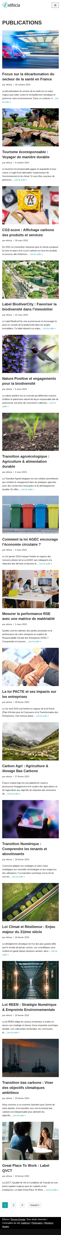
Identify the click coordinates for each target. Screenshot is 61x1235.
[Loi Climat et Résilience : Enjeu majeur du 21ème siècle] (30, 902)
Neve (17, 1232)
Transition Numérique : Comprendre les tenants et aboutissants (24, 849)
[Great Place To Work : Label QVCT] (30, 1141)
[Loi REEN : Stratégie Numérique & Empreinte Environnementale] (30, 980)
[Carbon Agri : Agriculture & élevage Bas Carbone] (30, 741)
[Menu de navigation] (55, 5)
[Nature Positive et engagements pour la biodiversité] (30, 354)
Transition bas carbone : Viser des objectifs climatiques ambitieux (27, 1088)
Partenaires (37, 1223)
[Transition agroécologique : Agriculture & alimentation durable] (30, 432)
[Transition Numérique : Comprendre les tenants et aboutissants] (30, 819)
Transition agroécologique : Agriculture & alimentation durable (25, 461)
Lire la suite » (20, 179)
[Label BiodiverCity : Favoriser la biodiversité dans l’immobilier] (30, 280)
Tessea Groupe (18, 1219)
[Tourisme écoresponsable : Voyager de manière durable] (30, 127)
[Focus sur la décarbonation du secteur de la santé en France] (30, 49)
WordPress (40, 1232)
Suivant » (34, 1205)
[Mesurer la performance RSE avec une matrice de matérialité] (30, 589)
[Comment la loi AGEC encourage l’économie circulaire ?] (30, 515)
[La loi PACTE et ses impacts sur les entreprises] (30, 667)
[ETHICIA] (11, 5)
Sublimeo (25, 1223)
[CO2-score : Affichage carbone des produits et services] (30, 205)
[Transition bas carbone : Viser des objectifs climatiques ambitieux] (30, 1058)
